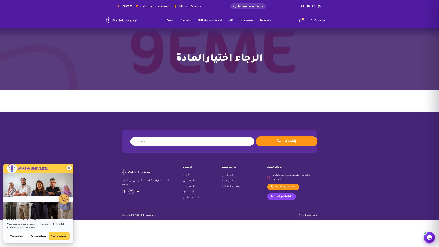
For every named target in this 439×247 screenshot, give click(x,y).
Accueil (170, 20)
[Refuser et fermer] (69, 167)
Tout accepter (59, 236)
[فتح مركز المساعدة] (429, 237)
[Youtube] (308, 6)
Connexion (265, 20)
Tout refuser (17, 236)
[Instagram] (313, 6)
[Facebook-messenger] (319, 6)
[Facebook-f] (124, 191)
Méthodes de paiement (210, 20)
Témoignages (246, 20)
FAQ (231, 20)
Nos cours (186, 20)
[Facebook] (302, 6)
